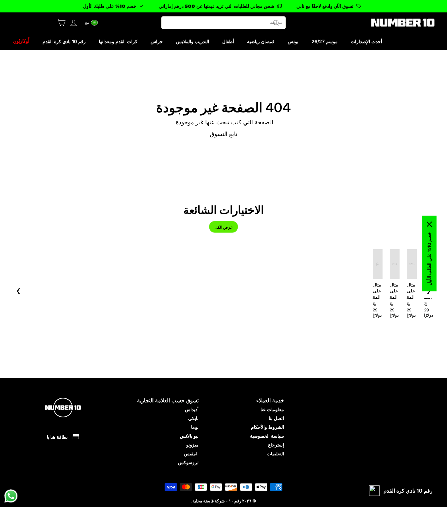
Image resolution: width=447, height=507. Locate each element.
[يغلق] (429, 224)
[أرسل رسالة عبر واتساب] (11, 496)
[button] (91, 23)
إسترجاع (276, 444)
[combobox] (223, 22)
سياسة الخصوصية (267, 436)
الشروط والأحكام (267, 427)
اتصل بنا (276, 418)
